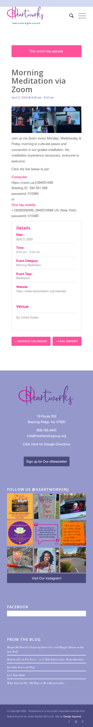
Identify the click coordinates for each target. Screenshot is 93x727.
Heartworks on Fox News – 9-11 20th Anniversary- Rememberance (45, 659)
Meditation (23, 278)
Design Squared (72, 716)
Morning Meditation (28, 265)
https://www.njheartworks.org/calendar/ (41, 291)
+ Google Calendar (31, 341)
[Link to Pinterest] (82, 721)
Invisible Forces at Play (21, 667)
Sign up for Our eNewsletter (46, 461)
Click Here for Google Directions (46, 444)
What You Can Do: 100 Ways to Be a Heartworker (35, 683)
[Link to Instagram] (75, 721)
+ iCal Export (67, 341)
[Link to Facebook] (69, 721)
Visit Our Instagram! (46, 578)
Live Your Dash (16, 675)
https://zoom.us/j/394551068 (32, 182)
